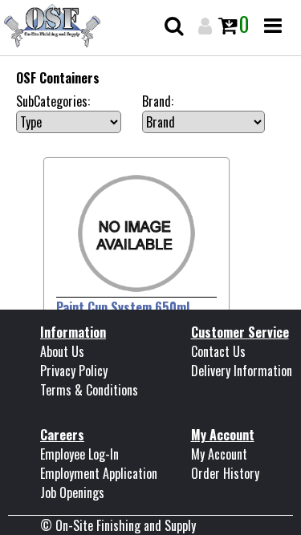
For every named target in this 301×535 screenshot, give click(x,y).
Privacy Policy (74, 370)
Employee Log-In (79, 454)
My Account (219, 454)
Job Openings (72, 492)
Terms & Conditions (89, 389)
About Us (62, 351)
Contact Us (218, 351)
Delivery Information (241, 370)
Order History (225, 473)
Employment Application (98, 473)
